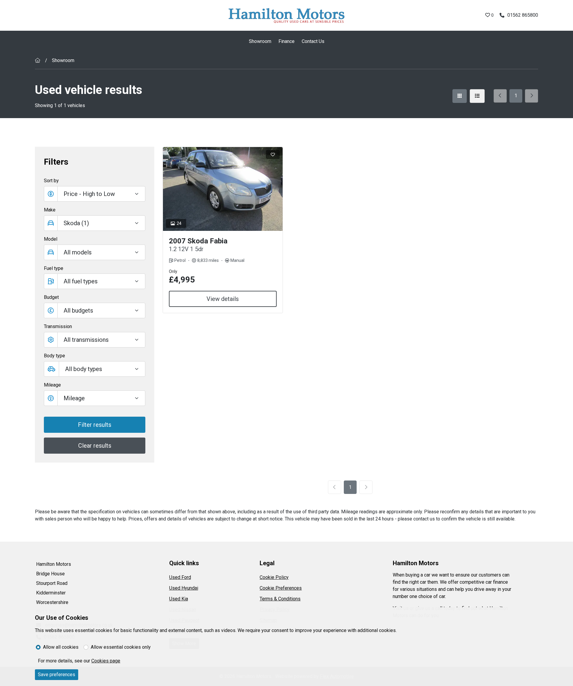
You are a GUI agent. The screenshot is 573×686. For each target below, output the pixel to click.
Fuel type (53, 268)
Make (50, 210)
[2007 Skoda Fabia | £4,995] (223, 189)
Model (50, 239)
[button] (94, 310)
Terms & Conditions (280, 599)
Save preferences (56, 674)
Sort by (51, 180)
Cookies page (105, 661)
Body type (54, 356)
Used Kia (178, 599)
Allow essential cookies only (121, 647)
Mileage (52, 385)
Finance (286, 41)
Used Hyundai (183, 588)
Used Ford (180, 577)
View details (223, 298)
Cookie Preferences (281, 588)
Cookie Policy (274, 577)
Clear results (94, 445)
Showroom (260, 41)
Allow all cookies (60, 647)
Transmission (58, 326)
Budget (51, 297)
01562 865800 (522, 15)
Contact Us (313, 41)
